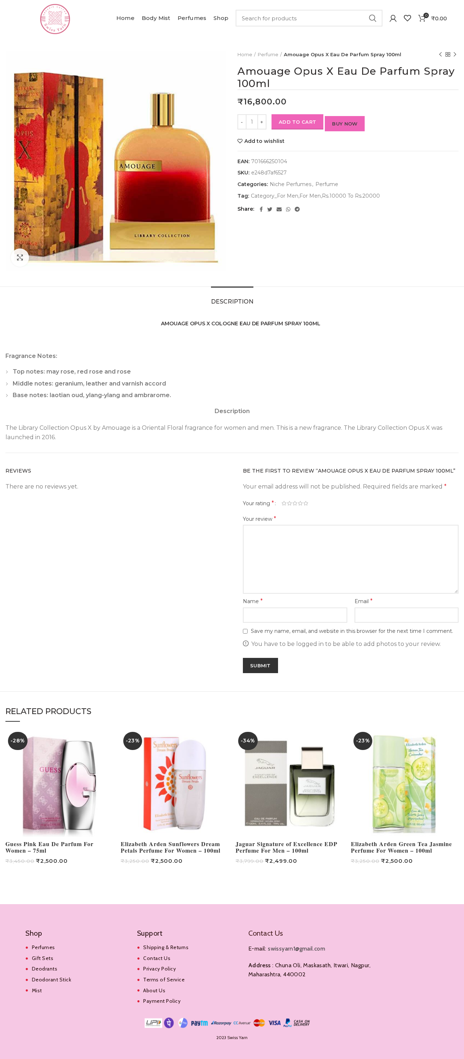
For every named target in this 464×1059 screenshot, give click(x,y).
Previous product (440, 54)
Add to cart (297, 122)
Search (373, 18)
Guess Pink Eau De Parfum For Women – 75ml (49, 847)
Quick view (108, 741)
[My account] (393, 18)
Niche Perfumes (290, 184)
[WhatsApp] (288, 209)
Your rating (258, 503)
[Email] (279, 209)
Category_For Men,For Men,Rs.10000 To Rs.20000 (315, 196)
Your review (259, 518)
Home (244, 54)
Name (253, 601)
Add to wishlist (264, 141)
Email (364, 601)
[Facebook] (261, 209)
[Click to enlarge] (20, 257)
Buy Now (344, 124)
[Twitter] (269, 209)
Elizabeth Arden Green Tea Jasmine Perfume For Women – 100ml (401, 847)
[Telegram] (297, 209)
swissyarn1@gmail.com (296, 948)
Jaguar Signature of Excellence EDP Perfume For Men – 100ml (286, 847)
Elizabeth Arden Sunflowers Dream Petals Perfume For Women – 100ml (170, 847)
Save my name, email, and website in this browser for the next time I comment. (352, 631)
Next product (455, 54)
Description (232, 301)
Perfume (268, 54)
